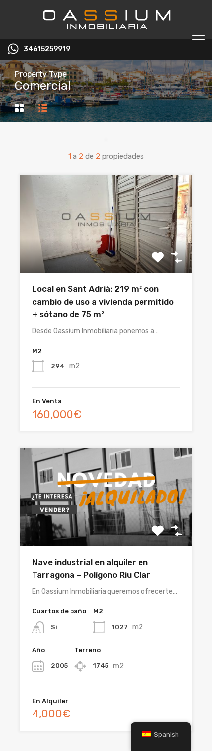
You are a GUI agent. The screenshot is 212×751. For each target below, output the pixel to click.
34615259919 (47, 49)
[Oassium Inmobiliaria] (106, 27)
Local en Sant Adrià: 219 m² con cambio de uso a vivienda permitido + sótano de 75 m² (103, 301)
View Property (106, 254)
